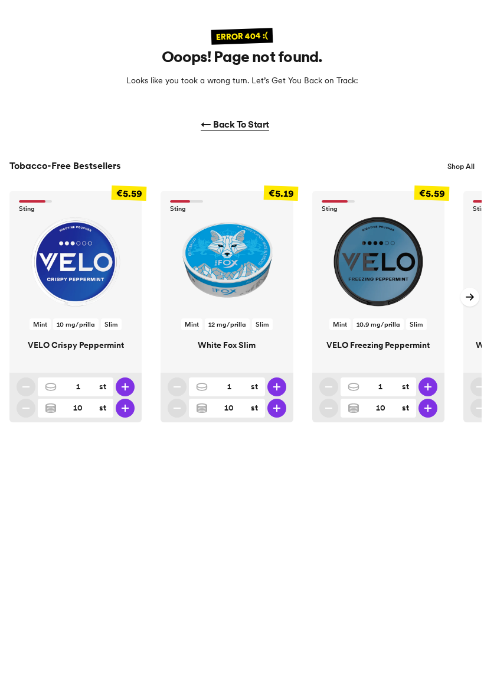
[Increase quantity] (125, 386)
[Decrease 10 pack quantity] (26, 408)
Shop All (461, 166)
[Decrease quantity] (26, 386)
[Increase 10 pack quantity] (125, 408)
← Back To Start (235, 124)
